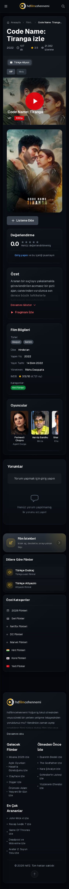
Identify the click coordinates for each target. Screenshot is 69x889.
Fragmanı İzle (24, 312)
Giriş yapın (21, 255)
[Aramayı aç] (63, 6)
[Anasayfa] (34, 6)
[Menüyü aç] (6, 6)
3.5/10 (32, 376)
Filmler (29, 22)
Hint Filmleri (18, 387)
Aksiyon (16, 342)
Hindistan (23, 349)
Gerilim (28, 342)
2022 (10, 47)
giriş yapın (48, 478)
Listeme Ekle (25, 220)
